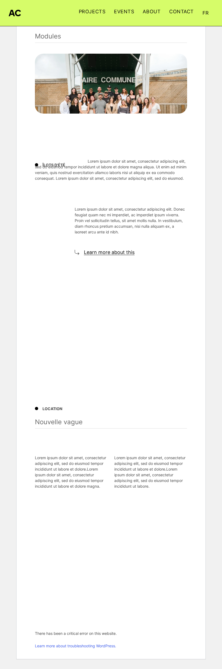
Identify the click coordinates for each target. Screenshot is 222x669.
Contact (181, 11)
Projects (92, 11)
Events (124, 11)
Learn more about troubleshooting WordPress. (75, 646)
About (152, 11)
